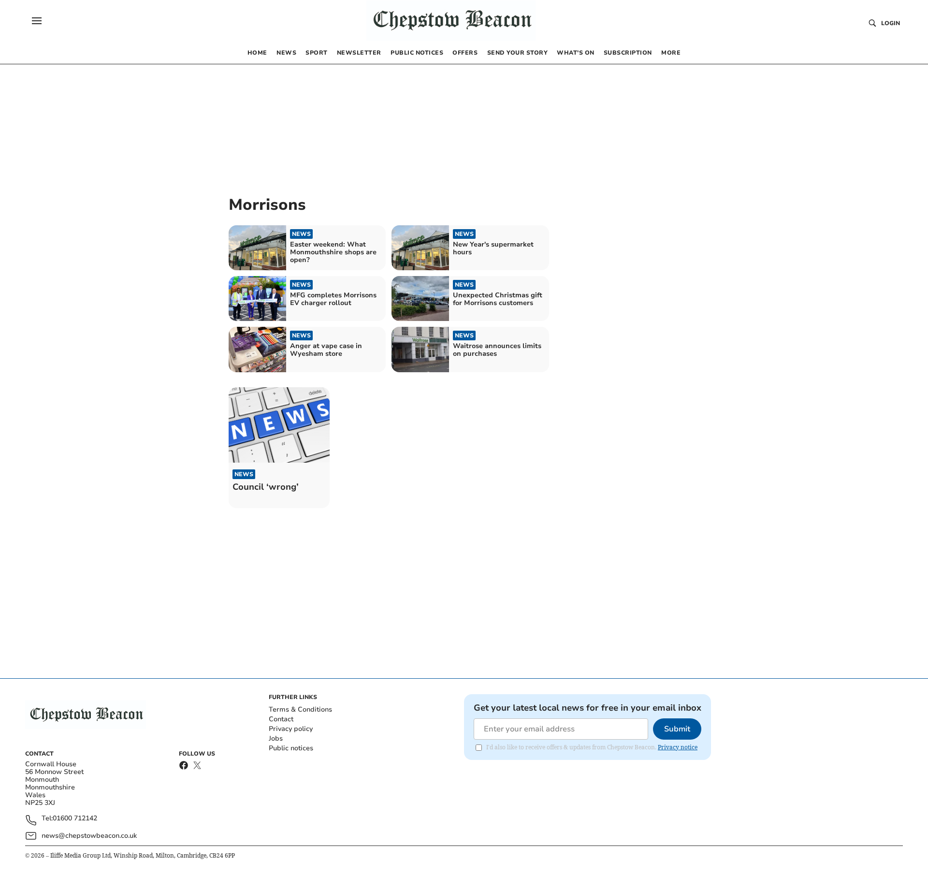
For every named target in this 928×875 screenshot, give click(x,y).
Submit (677, 729)
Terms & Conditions (300, 709)
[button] (36, 20)
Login (890, 23)
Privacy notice (677, 747)
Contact (281, 719)
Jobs (276, 738)
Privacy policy (291, 728)
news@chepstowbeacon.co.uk (89, 835)
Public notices (291, 748)
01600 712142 (75, 819)
